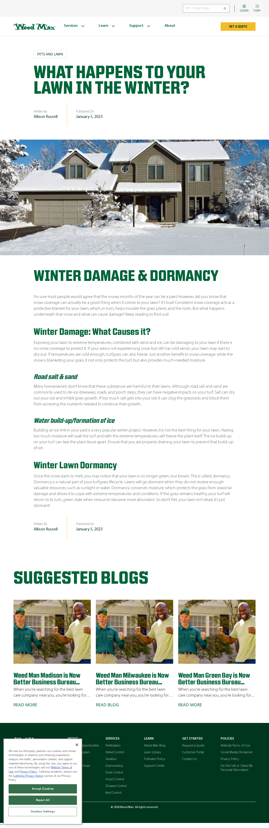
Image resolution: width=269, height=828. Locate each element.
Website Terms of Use (235, 745)
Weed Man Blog (154, 745)
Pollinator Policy (154, 759)
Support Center (154, 766)
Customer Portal (193, 752)
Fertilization (112, 745)
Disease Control (116, 786)
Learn (149, 738)
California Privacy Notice (28, 775)
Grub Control (114, 772)
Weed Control (114, 752)
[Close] (77, 744)
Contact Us (189, 759)
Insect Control (114, 779)
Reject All (43, 800)
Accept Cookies (43, 788)
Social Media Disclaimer (237, 752)
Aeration (111, 759)
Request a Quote (193, 745)
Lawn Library (152, 752)
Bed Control (113, 793)
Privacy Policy (230, 759)
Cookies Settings (43, 811)
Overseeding (114, 766)
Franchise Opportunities (83, 745)
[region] (42, 782)
